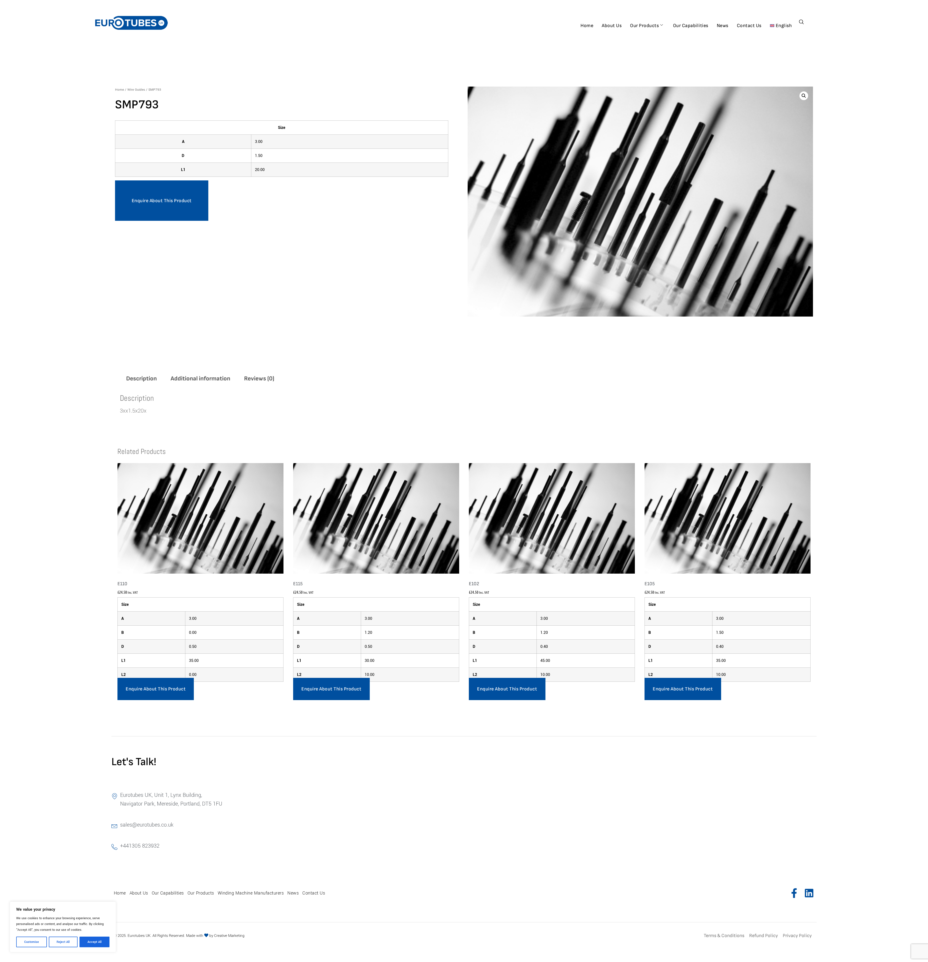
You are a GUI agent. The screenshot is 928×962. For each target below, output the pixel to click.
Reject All (63, 942)
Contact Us (749, 26)
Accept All (94, 942)
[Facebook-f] (794, 893)
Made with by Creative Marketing (215, 935)
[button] (803, 95)
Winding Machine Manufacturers (251, 893)
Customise (31, 942)
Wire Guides (136, 89)
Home (586, 26)
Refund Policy (763, 936)
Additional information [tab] (200, 378)
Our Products (644, 26)
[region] (63, 927)
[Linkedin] (809, 893)
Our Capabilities (690, 26)
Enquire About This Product (162, 201)
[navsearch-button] (801, 22)
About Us (612, 26)
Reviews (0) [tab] (259, 378)
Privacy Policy (797, 936)
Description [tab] (141, 378)
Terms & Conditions (724, 936)
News (722, 26)
